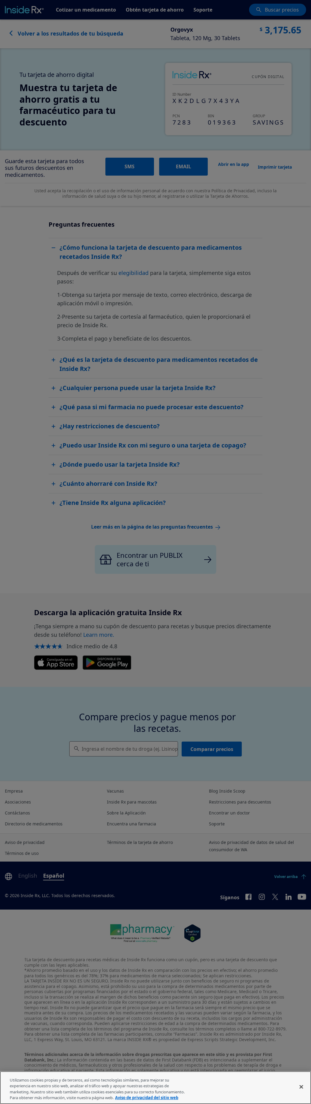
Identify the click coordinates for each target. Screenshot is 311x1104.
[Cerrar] (301, 1086)
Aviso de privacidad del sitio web (146, 1097)
